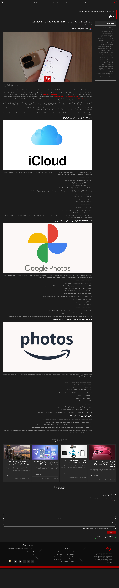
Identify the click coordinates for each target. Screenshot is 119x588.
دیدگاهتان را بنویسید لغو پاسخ (105, 77)
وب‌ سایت (114, 522)
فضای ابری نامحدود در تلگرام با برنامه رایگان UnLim (66, 96)
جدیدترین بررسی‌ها (57, 559)
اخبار (61, 561)
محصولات (71, 557)
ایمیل (57, 517)
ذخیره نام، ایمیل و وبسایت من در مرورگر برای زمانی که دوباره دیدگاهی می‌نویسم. (98, 528)
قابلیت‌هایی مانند (54, 95)
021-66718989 (28, 551)
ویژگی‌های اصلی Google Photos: (104, 39)
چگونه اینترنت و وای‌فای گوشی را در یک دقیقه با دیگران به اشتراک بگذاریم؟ (105, 58)
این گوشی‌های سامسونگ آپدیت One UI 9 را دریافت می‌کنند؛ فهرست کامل (105, 61)
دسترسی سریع (68, 548)
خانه (114, 11)
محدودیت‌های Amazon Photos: (104, 48)
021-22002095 (28, 554)
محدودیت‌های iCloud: (107, 33)
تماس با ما (59, 554)
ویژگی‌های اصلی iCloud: (107, 31)
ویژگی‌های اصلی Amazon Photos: (104, 46)
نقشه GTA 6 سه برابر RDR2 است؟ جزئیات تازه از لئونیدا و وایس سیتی (106, 65)
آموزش (109, 11)
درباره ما (60, 552)
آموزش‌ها (71, 559)
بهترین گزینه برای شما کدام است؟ (106, 50)
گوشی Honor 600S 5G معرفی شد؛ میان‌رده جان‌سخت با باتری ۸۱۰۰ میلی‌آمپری (106, 69)
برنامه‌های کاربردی (58, 557)
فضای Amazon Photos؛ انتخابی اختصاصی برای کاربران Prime (106, 43)
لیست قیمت (71, 552)
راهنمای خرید (70, 554)
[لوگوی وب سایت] (116, 3)
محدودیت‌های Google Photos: (105, 41)
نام (115, 517)
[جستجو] (2, 3)
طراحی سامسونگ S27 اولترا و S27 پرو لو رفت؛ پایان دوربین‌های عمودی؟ (104, 74)
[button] (96, 23)
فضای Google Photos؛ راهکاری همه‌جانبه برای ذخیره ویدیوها (106, 36)
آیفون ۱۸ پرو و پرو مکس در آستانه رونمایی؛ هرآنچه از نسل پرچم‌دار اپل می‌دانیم (105, 54)
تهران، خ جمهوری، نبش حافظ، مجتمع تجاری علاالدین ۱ (19, 548)
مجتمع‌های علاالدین (69, 561)
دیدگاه (114, 501)
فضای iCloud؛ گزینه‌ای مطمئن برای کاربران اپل (104, 28)
